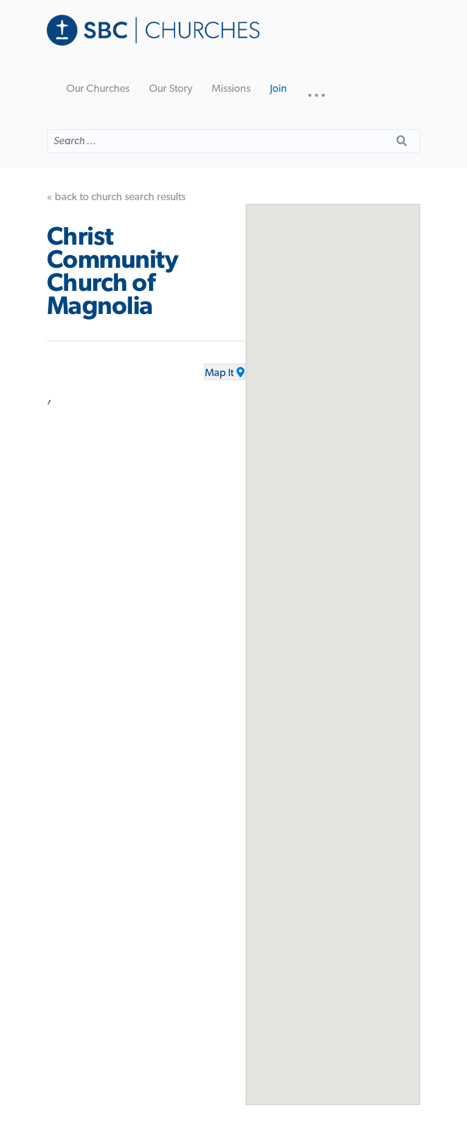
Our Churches (98, 88)
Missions (231, 88)
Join (278, 88)
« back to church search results (116, 197)
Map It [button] (219, 373)
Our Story (170, 88)
